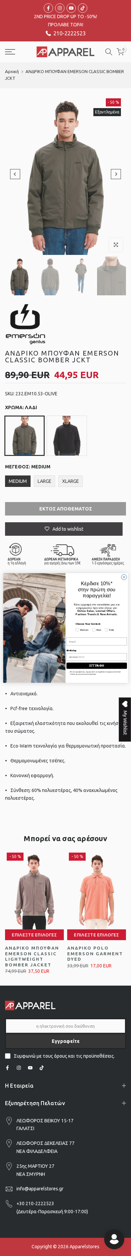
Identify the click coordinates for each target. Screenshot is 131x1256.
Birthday (72, 650)
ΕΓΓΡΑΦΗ (96, 665)
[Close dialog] (124, 577)
